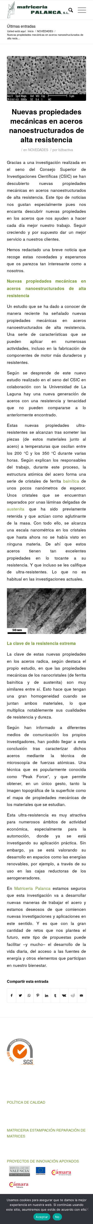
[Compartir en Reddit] (73, 995)
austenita (15, 509)
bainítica (71, 481)
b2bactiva (65, 149)
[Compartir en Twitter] (20, 995)
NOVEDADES (38, 149)
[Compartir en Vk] (64, 995)
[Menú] (79, 9)
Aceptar (42, 1217)
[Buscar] (68, 9)
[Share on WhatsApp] (29, 995)
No (57, 1217)
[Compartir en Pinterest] (38, 995)
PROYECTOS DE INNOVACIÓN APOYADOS (43, 1160)
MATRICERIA (18, 1129)
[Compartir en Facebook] (11, 995)
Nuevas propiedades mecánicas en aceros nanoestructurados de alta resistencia (46, 125)
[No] (87, 1209)
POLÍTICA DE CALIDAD (26, 1102)
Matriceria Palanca (32, 888)
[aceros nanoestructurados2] (46, 78)
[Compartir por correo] (81, 995)
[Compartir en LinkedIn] (46, 995)
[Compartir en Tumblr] (55, 995)
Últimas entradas (21, 26)
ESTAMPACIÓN (42, 1129)
